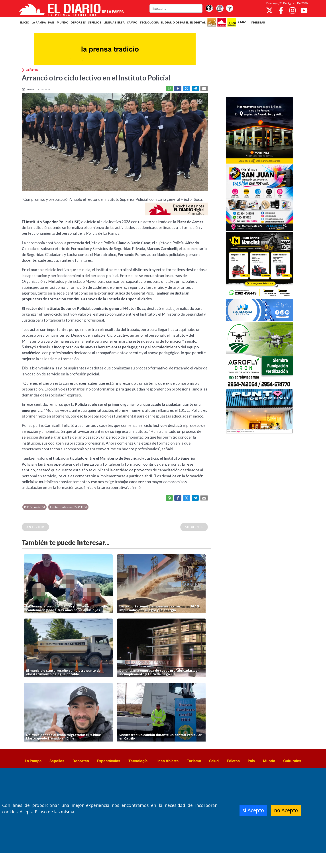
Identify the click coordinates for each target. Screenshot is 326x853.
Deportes (81, 761)
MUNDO (63, 22)
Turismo (194, 761)
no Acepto (286, 810)
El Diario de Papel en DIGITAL (183, 22)
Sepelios (56, 761)
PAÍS (51, 22)
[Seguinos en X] (269, 10)
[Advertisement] (259, 63)
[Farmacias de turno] (229, 8)
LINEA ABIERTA (114, 22)
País (251, 761)
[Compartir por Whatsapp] (169, 88)
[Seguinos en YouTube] (304, 10)
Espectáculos (108, 761)
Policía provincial (34, 507)
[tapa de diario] (220, 8)
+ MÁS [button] (242, 22)
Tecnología (137, 761)
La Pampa (33, 761)
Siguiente (194, 527)
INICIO (24, 22)
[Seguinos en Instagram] (292, 10)
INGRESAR (258, 22)
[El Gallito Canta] (209, 8)
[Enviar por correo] (204, 88)
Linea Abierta (167, 761)
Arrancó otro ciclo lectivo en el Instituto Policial (96, 77)
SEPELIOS (94, 22)
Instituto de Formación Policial (68, 507)
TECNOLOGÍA (149, 22)
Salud (214, 761)
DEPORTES (78, 22)
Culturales (292, 761)
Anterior (35, 527)
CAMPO (132, 22)
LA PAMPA (38, 22)
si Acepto (253, 810)
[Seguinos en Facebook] (281, 10)
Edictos (233, 761)
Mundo (269, 761)
